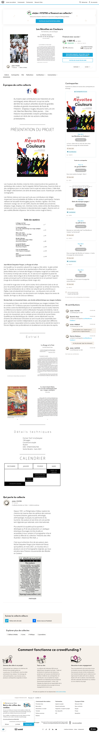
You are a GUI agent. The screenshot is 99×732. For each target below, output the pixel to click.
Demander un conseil (41, 708)
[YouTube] (56, 729)
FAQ (22, 75)
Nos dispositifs (58, 711)
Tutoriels (38, 711)
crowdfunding (6, 672)
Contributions (40, 75)
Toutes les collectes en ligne (77, 60)
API (56, 713)
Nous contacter (78, 706)
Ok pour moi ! (28, 724)
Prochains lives (39, 704)
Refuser (7, 724)
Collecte (6, 75)
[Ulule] (26, 729)
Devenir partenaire (60, 706)
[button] (3, 729)
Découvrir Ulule (78, 704)
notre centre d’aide (61, 691)
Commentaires (52, 75)
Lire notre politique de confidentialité (11, 719)
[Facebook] (42, 729)
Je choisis (18, 724)
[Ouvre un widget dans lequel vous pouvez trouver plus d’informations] (93, 729)
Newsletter (77, 713)
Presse (76, 711)
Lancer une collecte (11, 2)
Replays (38, 715)
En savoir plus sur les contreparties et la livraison (77, 297)
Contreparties (15, 75)
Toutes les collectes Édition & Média (49, 21)
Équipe (76, 708)
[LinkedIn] (52, 729)
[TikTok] (46, 729)
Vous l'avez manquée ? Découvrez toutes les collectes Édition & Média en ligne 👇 (77, 54)
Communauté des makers (43, 701)
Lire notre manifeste (77, 723)
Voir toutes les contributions (72, 354)
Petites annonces (40, 713)
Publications (30, 75)
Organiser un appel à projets (62, 708)
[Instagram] (49, 729)
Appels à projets (59, 704)
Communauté (21, 2)
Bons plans (38, 706)
